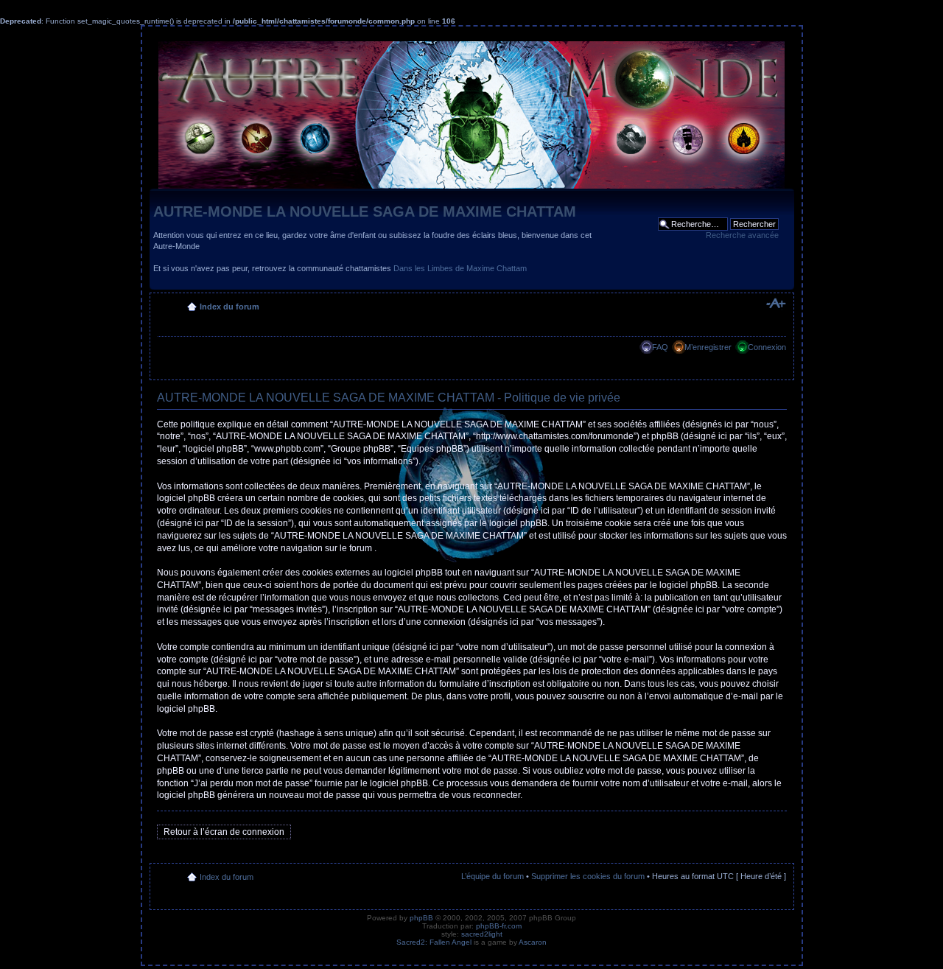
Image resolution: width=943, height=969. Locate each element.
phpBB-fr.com (499, 926)
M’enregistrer (708, 347)
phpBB (421, 918)
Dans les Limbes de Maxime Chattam (460, 268)
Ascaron (533, 942)
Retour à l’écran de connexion (224, 832)
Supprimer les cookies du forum (588, 876)
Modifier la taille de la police (775, 303)
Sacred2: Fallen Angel (434, 942)
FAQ (660, 347)
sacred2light (481, 934)
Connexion (767, 347)
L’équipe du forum (492, 876)
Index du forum (229, 306)
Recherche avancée (742, 235)
